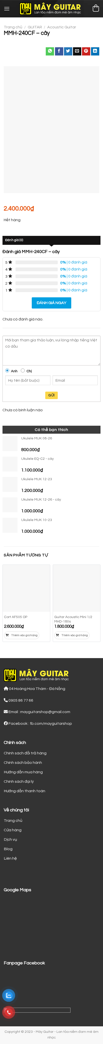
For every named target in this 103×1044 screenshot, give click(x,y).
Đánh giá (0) (14, 240)
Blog (8, 849)
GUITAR (35, 27)
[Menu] (7, 8)
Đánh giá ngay (51, 303)
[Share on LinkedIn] (95, 51)
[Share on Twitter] (68, 51)
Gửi (51, 395)
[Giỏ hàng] (95, 8)
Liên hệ (10, 858)
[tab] (51, 240)
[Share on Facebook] (59, 51)
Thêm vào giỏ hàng (24, 635)
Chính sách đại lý (19, 781)
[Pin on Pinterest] (86, 51)
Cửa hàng (13, 830)
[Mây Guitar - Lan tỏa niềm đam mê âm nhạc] (52, 8)
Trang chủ (13, 27)
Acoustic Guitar (61, 27)
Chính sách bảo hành (23, 763)
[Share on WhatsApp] (50, 51)
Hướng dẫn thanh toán (24, 791)
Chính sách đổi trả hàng (25, 753)
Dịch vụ (10, 839)
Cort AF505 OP (15, 617)
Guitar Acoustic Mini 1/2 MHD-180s (73, 619)
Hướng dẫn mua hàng (23, 772)
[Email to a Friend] (77, 51)
